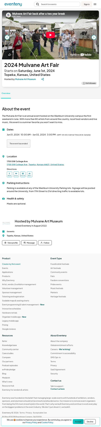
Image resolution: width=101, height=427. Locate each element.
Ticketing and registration (13, 296)
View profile (12, 243)
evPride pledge (8, 369)
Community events (58, 272)
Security (54, 373)
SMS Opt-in (55, 357)
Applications (7, 272)
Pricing (5, 325)
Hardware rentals (9, 313)
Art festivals (55, 268)
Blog (4, 373)
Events (5, 268)
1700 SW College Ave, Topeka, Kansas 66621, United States (35, 164)
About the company (59, 341)
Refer (4, 341)
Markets (54, 292)
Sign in (87, 4)
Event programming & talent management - (23, 304)
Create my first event (11, 264)
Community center (10, 349)
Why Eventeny (8, 280)
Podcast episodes (10, 365)
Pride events (55, 284)
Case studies (7, 353)
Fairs (52, 276)
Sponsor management (12, 292)
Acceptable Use (40, 412)
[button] (57, 4)
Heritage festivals (58, 296)
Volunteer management (12, 288)
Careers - (60, 349)
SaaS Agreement (57, 369)
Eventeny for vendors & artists (15, 390)
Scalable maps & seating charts (15, 300)
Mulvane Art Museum (25, 79)
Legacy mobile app (10, 321)
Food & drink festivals (59, 264)
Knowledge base (9, 345)
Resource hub (8, 385)
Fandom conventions (59, 280)
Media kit (6, 377)
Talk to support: (57, 387)
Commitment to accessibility (63, 353)
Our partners (7, 361)
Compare (6, 357)
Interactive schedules (11, 308)
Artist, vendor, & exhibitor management (19, 284)
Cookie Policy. (47, 422)
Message (31, 243)
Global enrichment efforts (61, 345)
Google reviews (9, 329)
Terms (53, 361)
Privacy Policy (31, 422)
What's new (7, 381)
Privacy (53, 365)
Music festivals (56, 288)
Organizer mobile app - (14, 317)
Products (6, 276)
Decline (90, 421)
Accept (78, 421)
